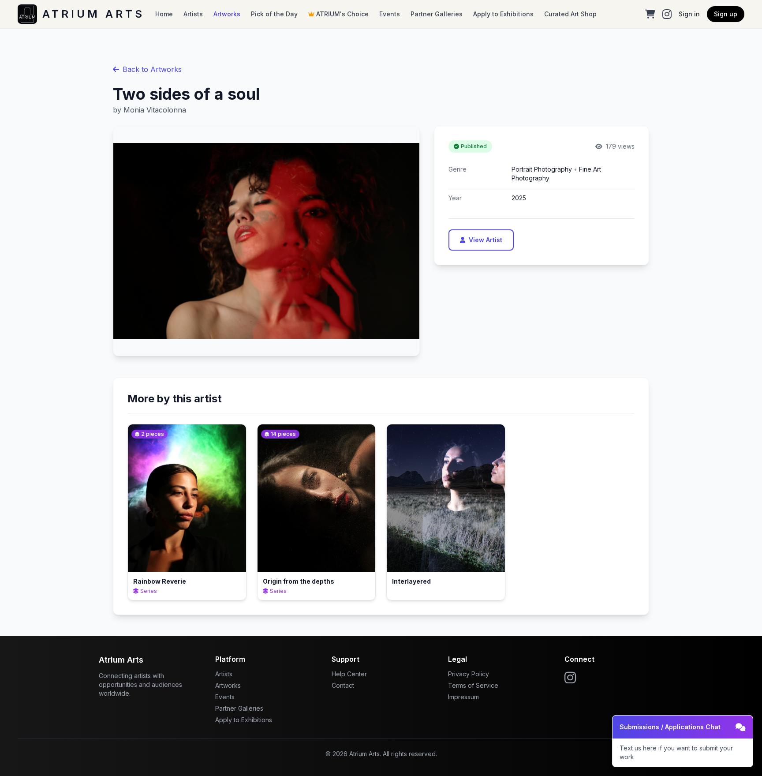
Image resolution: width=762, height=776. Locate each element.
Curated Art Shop (570, 14)
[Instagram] (667, 14)
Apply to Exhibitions (503, 14)
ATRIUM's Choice (342, 14)
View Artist (485, 240)
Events (389, 14)
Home (164, 14)
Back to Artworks (152, 69)
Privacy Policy (468, 674)
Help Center (349, 674)
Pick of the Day (274, 14)
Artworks (226, 14)
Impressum (463, 697)
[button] (682, 741)
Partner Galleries (437, 14)
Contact (343, 685)
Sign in (689, 14)
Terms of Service (473, 685)
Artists (193, 14)
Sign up (725, 14)
